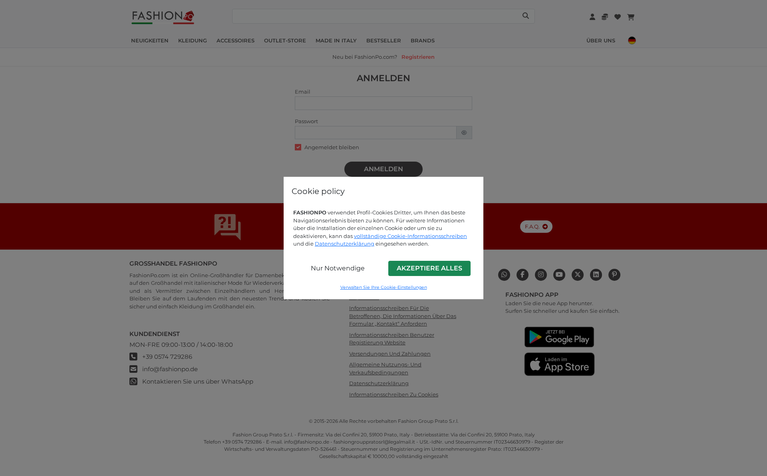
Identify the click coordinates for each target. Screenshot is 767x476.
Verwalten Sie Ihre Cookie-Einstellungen (383, 287)
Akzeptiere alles (429, 268)
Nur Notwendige (338, 268)
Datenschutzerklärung (344, 243)
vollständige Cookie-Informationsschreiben (410, 236)
